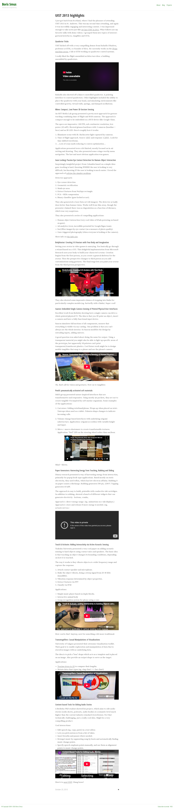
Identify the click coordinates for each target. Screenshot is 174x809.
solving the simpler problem (78, 173)
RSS (171, 806)
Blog (163, 5)
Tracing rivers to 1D (66, 666)
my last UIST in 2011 (90, 30)
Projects (169, 5)
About (158, 5)
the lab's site (72, 237)
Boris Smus (9, 4)
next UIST (68, 782)
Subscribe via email (163, 806)
